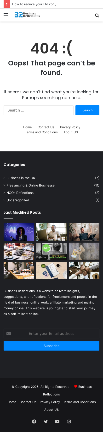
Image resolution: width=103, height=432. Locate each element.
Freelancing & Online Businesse (30, 185)
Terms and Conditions (41, 132)
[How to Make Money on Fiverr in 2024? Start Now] (51, 251)
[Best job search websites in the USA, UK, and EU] (19, 270)
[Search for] (97, 16)
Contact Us (46, 127)
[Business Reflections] (31, 15)
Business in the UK (20, 178)
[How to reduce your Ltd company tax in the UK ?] (19, 251)
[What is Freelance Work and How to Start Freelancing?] (51, 231)
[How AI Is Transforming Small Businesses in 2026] (19, 231)
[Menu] (6, 16)
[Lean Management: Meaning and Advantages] (84, 270)
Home (27, 127)
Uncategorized (17, 200)
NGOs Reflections (20, 193)
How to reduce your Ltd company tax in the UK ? (49, 4)
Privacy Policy (70, 127)
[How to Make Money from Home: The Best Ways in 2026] (84, 231)
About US (70, 132)
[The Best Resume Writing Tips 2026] (51, 270)
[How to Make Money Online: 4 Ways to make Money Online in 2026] (84, 251)
